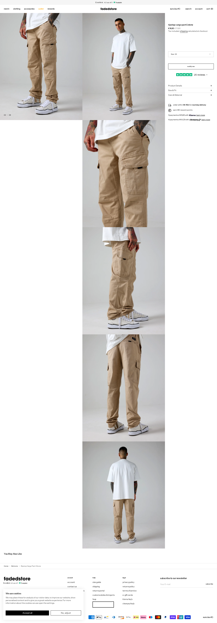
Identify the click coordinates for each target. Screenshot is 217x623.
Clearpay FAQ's (128, 603)
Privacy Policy (128, 582)
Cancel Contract (103, 604)
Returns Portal (99, 590)
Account (71, 582)
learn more (200, 115)
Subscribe (209, 584)
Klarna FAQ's (127, 599)
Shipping (184, 31)
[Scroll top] (212, 618)
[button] (175, 9)
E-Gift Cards (128, 595)
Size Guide (97, 582)
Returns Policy (128, 586)
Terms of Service (129, 590)
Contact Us (72, 586)
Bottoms (14, 566)
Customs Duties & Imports (104, 595)
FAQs (94, 599)
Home (6, 566)
